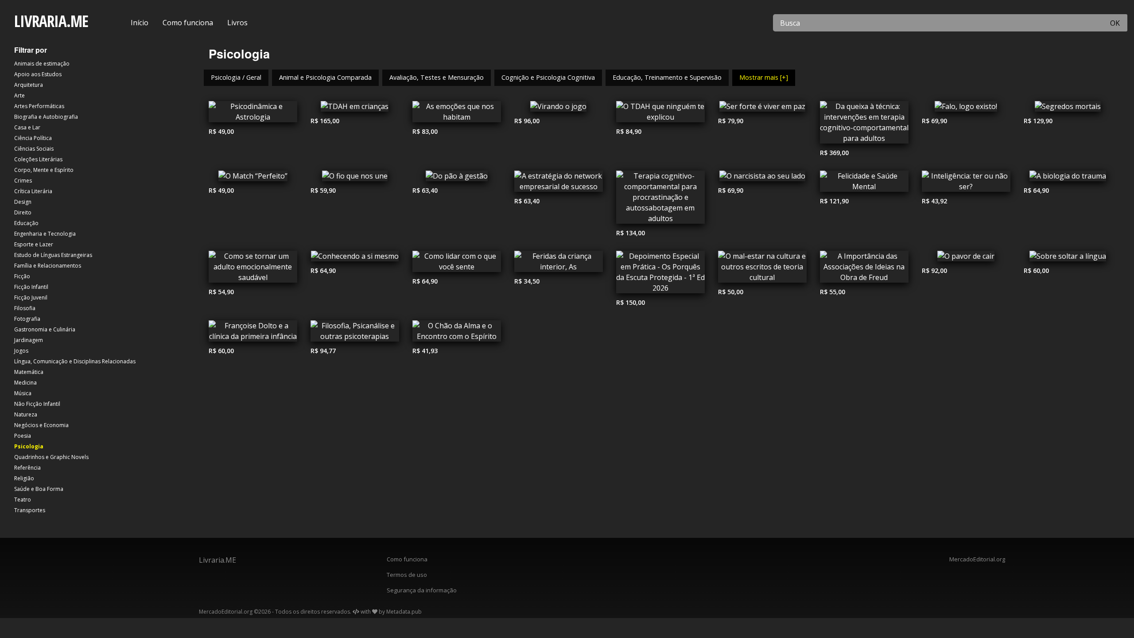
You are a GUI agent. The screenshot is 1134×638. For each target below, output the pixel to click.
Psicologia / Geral (236, 77)
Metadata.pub (404, 611)
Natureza (25, 414)
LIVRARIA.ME (51, 21)
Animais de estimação (42, 63)
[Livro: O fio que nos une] (355, 178)
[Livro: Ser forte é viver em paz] (762, 108)
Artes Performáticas (39, 106)
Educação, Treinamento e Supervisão (667, 77)
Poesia (22, 436)
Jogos (21, 350)
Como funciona (188, 22)
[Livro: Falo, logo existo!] (966, 108)
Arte (19, 95)
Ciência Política (33, 138)
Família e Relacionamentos (47, 265)
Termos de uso (407, 575)
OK (1115, 23)
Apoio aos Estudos (38, 74)
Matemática (28, 372)
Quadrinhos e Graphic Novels (51, 457)
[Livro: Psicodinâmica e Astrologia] (253, 114)
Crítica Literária (33, 191)
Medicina (25, 382)
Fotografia (27, 319)
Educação (26, 223)
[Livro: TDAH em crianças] (355, 108)
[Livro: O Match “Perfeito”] (253, 178)
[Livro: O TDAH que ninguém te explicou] (660, 114)
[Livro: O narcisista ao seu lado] (762, 178)
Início (139, 22)
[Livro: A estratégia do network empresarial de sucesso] (558, 183)
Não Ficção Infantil (37, 404)
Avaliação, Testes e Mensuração (436, 77)
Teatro (22, 499)
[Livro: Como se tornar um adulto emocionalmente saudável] (253, 269)
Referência (27, 467)
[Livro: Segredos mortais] (1068, 108)
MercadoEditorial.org (977, 559)
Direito (22, 212)
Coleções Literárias (38, 159)
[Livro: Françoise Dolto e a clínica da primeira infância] (253, 333)
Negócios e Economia (41, 425)
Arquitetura (28, 85)
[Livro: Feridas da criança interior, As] (558, 263)
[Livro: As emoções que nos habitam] (456, 114)
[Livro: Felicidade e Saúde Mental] (864, 183)
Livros (237, 22)
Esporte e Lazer (33, 244)
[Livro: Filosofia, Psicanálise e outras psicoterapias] (355, 333)
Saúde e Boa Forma (38, 489)
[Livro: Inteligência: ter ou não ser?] (966, 183)
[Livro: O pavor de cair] (966, 258)
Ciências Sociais (34, 148)
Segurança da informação (422, 590)
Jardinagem (28, 340)
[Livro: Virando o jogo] (558, 108)
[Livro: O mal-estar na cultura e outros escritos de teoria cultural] (762, 269)
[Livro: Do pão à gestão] (456, 178)
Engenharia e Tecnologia (45, 233)
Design (22, 202)
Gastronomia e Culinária (44, 329)
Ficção (22, 276)
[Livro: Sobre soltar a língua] (1068, 258)
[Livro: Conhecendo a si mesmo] (355, 258)
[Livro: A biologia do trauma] (1068, 178)
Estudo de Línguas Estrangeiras (53, 255)
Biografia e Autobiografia (46, 117)
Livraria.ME (217, 560)
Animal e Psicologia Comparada (325, 77)
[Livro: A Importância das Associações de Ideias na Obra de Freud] (864, 269)
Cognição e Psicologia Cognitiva (548, 77)
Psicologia (28, 446)
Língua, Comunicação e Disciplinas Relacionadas (75, 361)
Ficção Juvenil (30, 297)
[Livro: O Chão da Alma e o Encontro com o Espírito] (456, 333)
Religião (24, 478)
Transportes (29, 510)
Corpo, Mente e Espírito (44, 170)
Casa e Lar (27, 127)
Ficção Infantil (31, 287)
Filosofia (24, 308)
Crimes (23, 180)
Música (22, 393)
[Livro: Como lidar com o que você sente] (456, 263)
